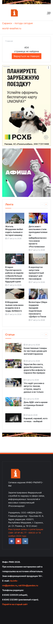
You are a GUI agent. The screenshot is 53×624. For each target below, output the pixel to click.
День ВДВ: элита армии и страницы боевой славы (35, 405)
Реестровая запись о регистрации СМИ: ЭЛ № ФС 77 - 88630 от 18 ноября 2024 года (25, 532)
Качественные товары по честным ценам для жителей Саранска (35, 351)
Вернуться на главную (26, 56)
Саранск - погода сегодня (17, 23)
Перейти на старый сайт (15, 604)
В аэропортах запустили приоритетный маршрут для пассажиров (36, 273)
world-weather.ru (11, 28)
